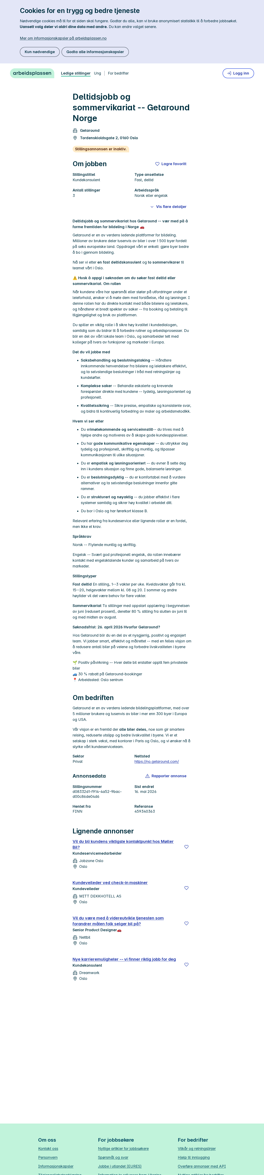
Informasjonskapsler (55, 1166)
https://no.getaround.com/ (156, 761)
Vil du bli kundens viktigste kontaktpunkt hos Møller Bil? (123, 844)
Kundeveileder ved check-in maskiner (110, 882)
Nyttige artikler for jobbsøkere (123, 1148)
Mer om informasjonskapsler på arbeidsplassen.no (63, 38)
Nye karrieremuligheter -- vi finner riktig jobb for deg (124, 959)
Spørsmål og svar (113, 1157)
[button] (166, 776)
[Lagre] (186, 847)
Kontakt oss (48, 1148)
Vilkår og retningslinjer (197, 1148)
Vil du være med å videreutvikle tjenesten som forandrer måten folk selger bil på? (118, 921)
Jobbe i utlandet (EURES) (120, 1166)
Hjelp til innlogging (194, 1157)
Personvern (48, 1157)
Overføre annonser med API (202, 1166)
